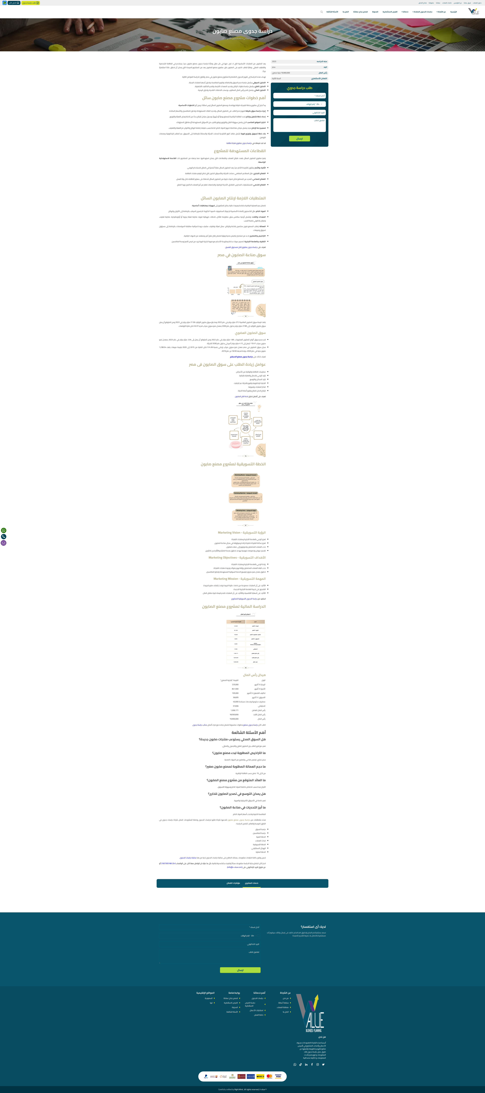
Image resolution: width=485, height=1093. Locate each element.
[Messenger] (5, 3)
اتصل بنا (346, 11)
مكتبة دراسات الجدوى (188, 858)
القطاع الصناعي (250, 38)
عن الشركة (442, 11)
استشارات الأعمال (256, 1010)
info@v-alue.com (235, 867)
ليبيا (211, 1003)
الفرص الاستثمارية (390, 11)
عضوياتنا (431, 2)
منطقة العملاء (283, 1007)
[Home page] (473, 12)
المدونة (375, 11)
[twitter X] (323, 1064)
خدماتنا (405, 11)
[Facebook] (311, 1064)
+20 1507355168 (168, 863)
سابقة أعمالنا (283, 1003)
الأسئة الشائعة (332, 11)
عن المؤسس (458, 2)
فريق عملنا (467, 2)
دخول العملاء (477, 2)
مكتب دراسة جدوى (200, 725)
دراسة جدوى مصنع (250, 725)
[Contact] (3, 543)
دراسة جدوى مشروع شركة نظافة (239, 143)
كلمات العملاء (447, 2)
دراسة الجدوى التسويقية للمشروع (244, 599)
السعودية (208, 998)
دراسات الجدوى (257, 998)
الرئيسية (453, 11)
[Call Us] (3, 536)
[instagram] (317, 1064)
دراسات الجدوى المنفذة (423, 11)
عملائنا (438, 2)
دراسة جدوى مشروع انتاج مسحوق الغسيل (241, 247)
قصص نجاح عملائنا (360, 11)
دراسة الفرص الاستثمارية (250, 1004)
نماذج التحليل (423, 2)
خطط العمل (258, 1015)
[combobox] (321, 104)
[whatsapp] (3, 530)
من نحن (286, 998)
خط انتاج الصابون (241, 396)
